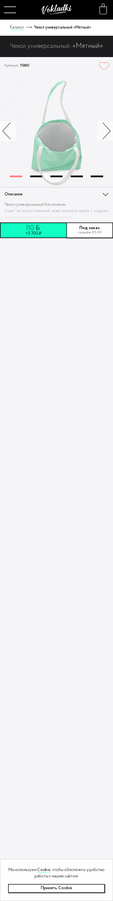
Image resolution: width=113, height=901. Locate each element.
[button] (105, 131)
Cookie (43, 870)
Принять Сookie (56, 888)
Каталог (17, 28)
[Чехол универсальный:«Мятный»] (56, 131)
